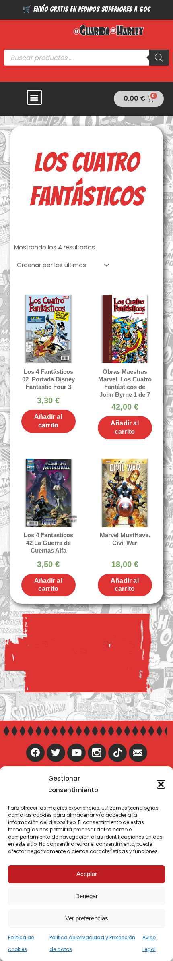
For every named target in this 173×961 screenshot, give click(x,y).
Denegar (86, 896)
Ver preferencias (86, 918)
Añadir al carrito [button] (48, 421)
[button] (161, 784)
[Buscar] (159, 58)
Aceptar (86, 873)
